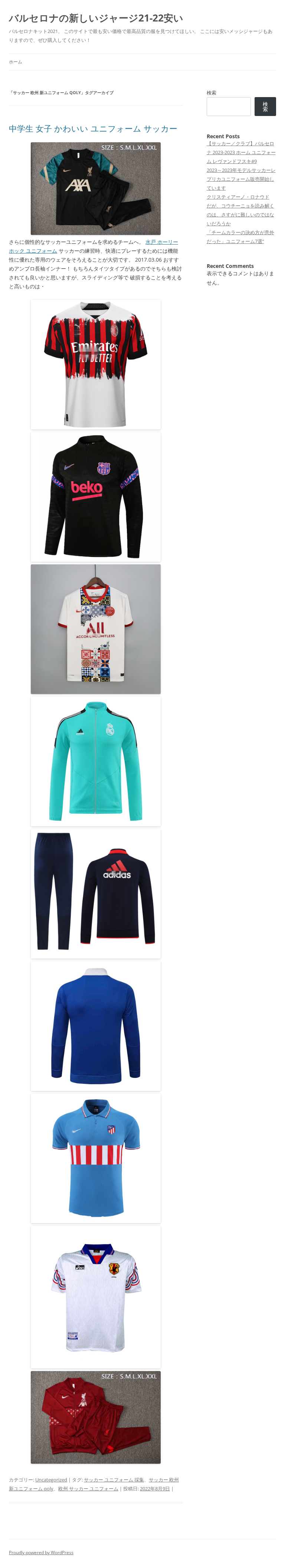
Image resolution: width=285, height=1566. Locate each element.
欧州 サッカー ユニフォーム (88, 1488)
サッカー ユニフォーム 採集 (114, 1479)
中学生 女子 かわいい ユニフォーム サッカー (93, 128)
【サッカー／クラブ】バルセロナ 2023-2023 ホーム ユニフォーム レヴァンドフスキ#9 (241, 152)
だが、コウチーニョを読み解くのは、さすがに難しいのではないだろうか (240, 214)
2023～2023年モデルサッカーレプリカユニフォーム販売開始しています (241, 179)
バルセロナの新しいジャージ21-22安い (96, 17)
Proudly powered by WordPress (41, 1552)
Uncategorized (51, 1479)
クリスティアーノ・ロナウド (238, 196)
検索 (211, 92)
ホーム (15, 62)
